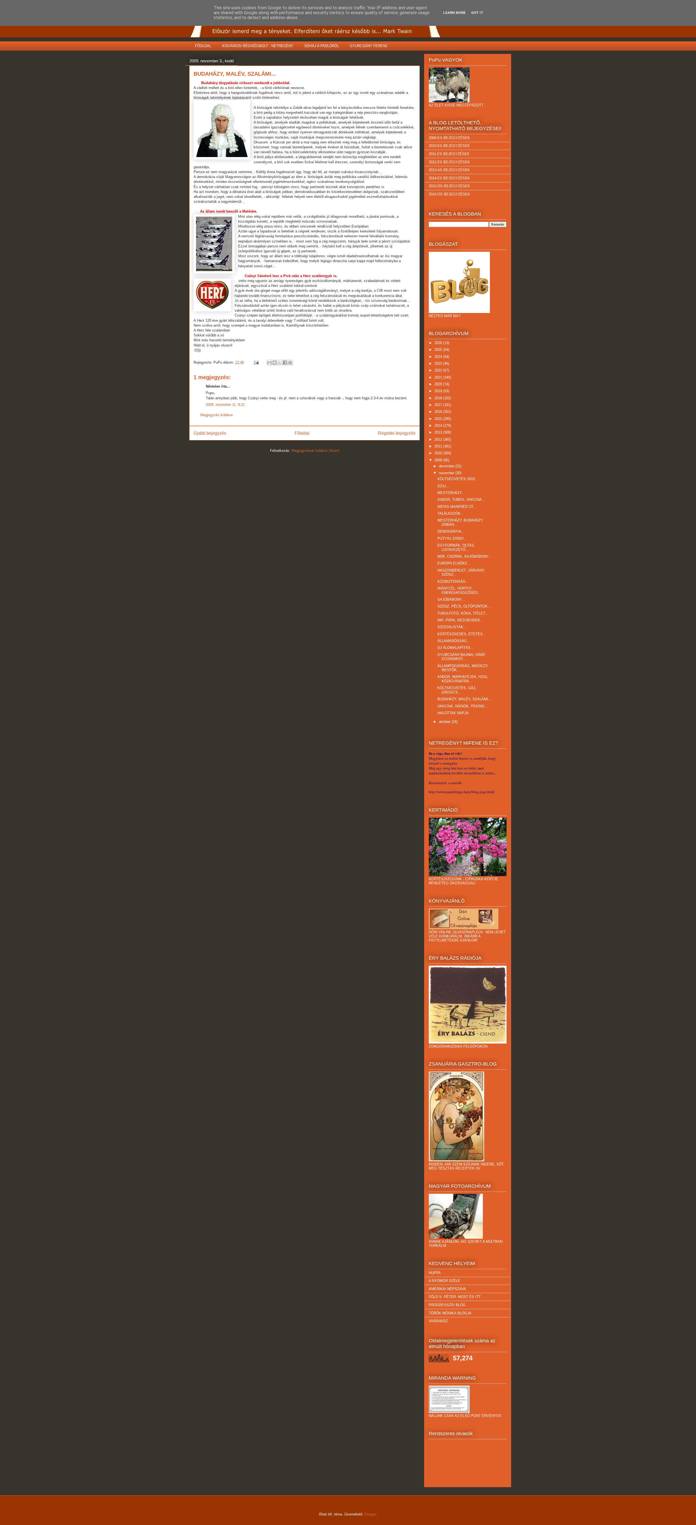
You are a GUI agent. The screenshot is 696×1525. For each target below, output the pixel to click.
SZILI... (443, 486)
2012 (438, 439)
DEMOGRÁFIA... (451, 531)
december (447, 466)
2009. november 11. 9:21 (225, 405)
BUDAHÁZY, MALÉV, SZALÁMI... (464, 699)
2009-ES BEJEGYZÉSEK (449, 138)
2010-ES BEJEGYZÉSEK (449, 146)
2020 (438, 384)
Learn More (454, 13)
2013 (438, 432)
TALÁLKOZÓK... (450, 513)
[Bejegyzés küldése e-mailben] (256, 362)
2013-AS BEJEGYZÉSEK (449, 170)
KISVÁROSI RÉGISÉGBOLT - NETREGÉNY (257, 46)
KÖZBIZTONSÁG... (453, 581)
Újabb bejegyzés (210, 433)
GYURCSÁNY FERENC (369, 46)
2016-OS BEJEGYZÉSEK (449, 194)
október (445, 722)
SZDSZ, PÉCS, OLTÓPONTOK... (464, 606)
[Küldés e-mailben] (269, 362)
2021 (438, 377)
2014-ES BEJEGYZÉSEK (449, 178)
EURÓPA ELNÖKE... (454, 563)
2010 (438, 453)
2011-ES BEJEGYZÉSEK (449, 154)
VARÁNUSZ (438, 1321)
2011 (438, 446)
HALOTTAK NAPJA (453, 713)
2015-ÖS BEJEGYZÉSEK (449, 186)
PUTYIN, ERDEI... (452, 538)
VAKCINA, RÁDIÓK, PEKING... (462, 706)
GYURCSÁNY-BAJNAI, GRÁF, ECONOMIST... (461, 657)
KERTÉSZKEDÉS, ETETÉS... (461, 634)
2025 (438, 350)
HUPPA (435, 1273)
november (447, 473)
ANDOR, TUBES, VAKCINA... (461, 500)
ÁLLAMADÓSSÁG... (453, 641)
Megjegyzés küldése (216, 415)
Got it (477, 13)
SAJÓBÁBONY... (451, 599)
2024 (438, 357)
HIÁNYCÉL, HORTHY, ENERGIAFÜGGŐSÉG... (459, 590)
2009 (438, 460)
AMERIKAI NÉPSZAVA (447, 1289)
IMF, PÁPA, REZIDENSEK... (460, 620)
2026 (438, 343)
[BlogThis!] (274, 362)
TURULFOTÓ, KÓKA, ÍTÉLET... (462, 613)
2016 (438, 412)
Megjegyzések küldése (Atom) (315, 451)
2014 (438, 426)
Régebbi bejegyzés (396, 433)
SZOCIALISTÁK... (452, 627)
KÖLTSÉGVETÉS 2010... (457, 479)
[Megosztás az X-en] (279, 362)
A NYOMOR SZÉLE (444, 1281)
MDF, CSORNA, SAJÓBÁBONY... (464, 556)
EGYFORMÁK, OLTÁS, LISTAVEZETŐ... (456, 547)
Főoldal (302, 433)
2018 (438, 398)
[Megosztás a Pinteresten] (290, 362)
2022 (438, 370)
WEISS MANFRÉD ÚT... (456, 507)
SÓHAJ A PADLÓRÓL (321, 46)
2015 (438, 419)
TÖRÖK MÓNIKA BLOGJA (450, 1313)
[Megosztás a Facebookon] (285, 362)
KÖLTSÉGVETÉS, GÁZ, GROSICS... (457, 690)
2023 (438, 363)
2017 (438, 405)
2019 (438, 391)
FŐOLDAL (203, 46)
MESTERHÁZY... (451, 493)
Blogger (370, 1514)
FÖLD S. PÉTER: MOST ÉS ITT (455, 1297)
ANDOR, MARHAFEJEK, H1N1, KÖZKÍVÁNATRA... (462, 679)
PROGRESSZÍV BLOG (447, 1305)
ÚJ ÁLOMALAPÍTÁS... (455, 648)
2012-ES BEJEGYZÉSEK (449, 162)
